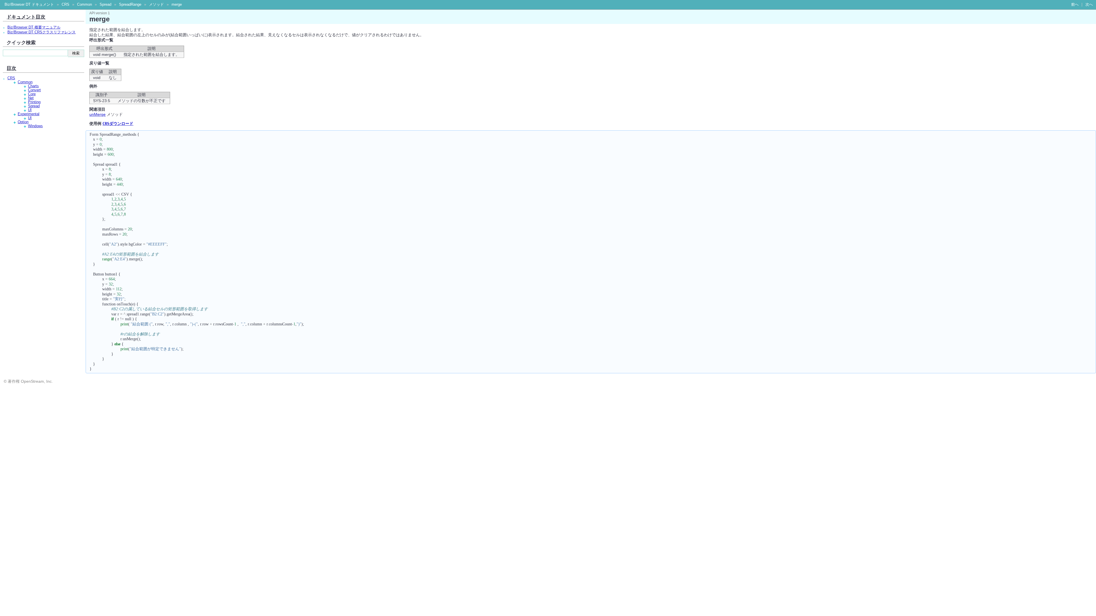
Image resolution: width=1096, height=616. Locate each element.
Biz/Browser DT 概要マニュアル (34, 27)
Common (84, 5)
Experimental (28, 114)
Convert (34, 90)
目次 (11, 68)
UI (30, 110)
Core (32, 94)
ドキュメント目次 (26, 17)
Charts (33, 86)
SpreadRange (130, 5)
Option (23, 122)
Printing (34, 102)
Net (31, 98)
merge (177, 5)
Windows (35, 126)
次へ (1089, 5)
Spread (105, 5)
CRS (65, 5)
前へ (1075, 5)
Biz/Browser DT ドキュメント (29, 5)
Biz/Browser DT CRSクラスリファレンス (41, 32)
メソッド (156, 5)
